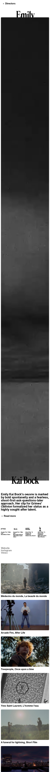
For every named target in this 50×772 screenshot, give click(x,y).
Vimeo (4, 552)
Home (5, 768)
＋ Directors (8, 3)
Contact (31, 768)
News (23, 768)
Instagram (6, 550)
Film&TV (14, 768)
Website (5, 548)
